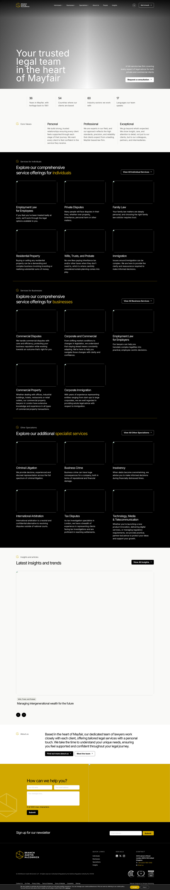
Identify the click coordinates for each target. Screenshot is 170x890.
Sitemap (78, 883)
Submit (32, 812)
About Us (96, 5)
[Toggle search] (134, 5)
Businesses (70, 5)
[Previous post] (18, 715)
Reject (145, 887)
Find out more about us (58, 753)
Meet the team (83, 753)
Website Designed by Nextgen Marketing (142, 883)
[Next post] (24, 715)
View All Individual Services (136, 172)
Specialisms (83, 5)
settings (68, 888)
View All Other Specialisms (136, 432)
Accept (135, 887)
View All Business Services (136, 301)
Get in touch (145, 5)
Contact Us (19, 883)
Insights (114, 5)
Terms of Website (60, 883)
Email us (140, 865)
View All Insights (141, 562)
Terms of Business (47, 883)
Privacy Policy (36, 883)
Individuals (57, 5)
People (105, 5)
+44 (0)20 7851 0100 (145, 863)
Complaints (70, 883)
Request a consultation (138, 79)
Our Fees (27, 883)
